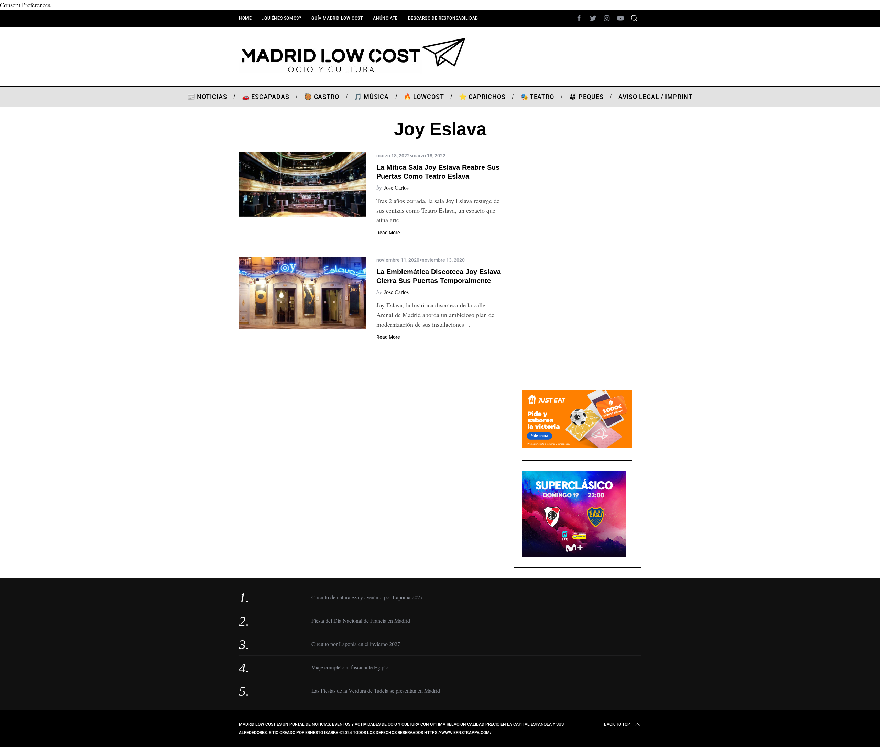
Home (245, 18)
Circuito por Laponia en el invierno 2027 (355, 643)
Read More (388, 232)
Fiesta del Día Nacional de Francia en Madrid (360, 620)
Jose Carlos (396, 187)
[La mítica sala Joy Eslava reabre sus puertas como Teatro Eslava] (302, 184)
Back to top (617, 724)
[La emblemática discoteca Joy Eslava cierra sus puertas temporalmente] (302, 293)
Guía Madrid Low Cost (337, 18)
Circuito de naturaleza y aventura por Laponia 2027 (367, 597)
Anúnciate (385, 18)
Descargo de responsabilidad (443, 18)
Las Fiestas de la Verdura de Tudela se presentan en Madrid (375, 690)
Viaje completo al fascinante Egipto (349, 667)
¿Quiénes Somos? (281, 18)
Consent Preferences (25, 5)
